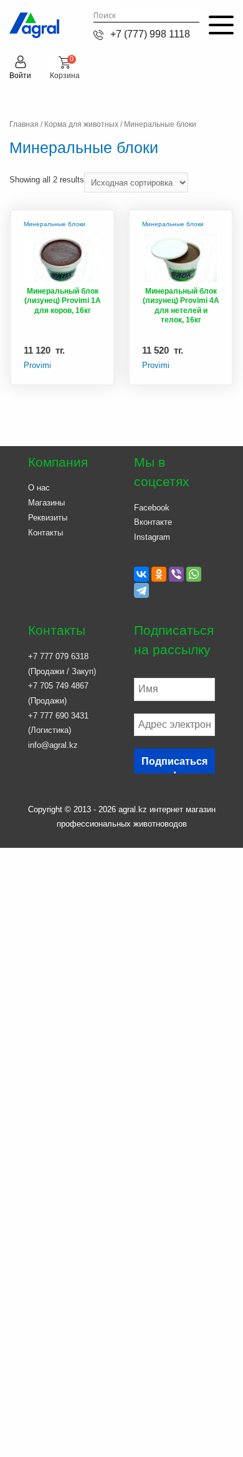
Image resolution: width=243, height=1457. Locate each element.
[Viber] (176, 574)
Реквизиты (47, 517)
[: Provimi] (62, 260)
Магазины (46, 502)
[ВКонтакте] (141, 574)
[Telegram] (141, 590)
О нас (39, 487)
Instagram (152, 537)
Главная (24, 124)
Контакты (45, 532)
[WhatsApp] (193, 574)
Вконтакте (153, 522)
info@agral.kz (53, 745)
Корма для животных (81, 124)
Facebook (151, 507)
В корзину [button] (81, 375)
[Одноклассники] (158, 574)
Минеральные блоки (54, 224)
